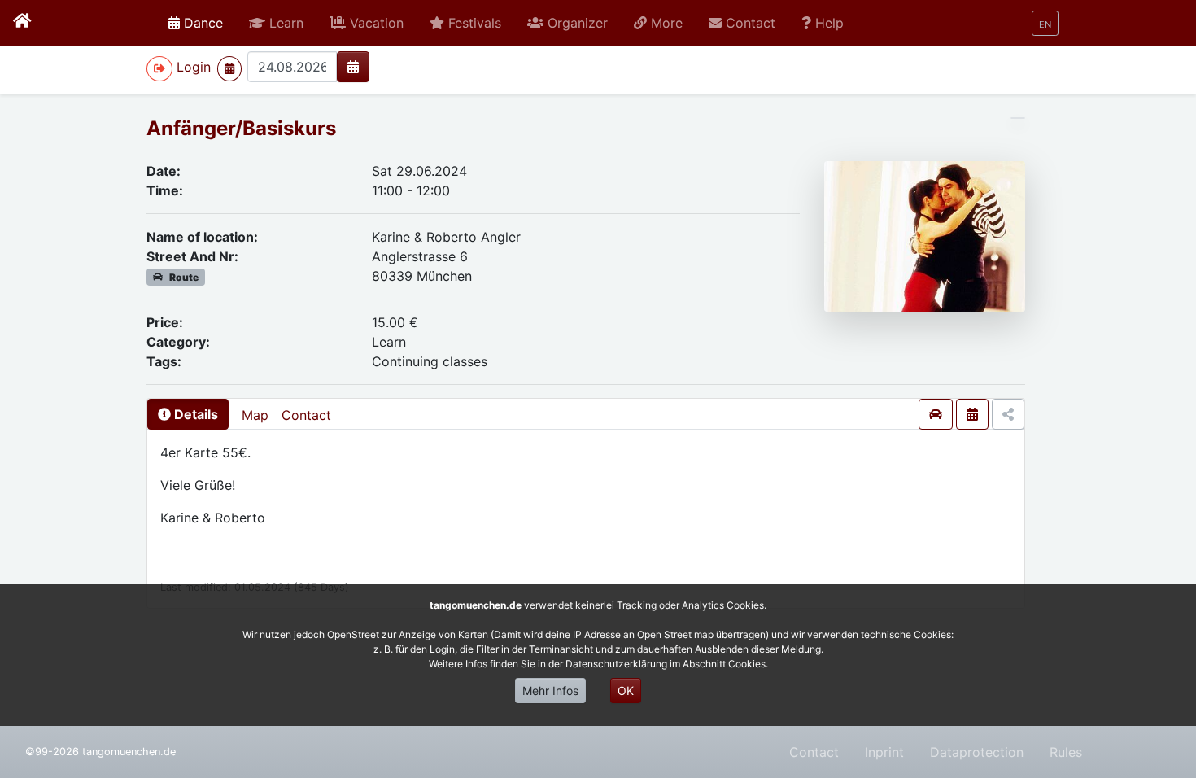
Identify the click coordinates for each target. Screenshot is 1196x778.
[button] (276, 23)
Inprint (884, 752)
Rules (1066, 752)
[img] (353, 66)
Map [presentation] (255, 415)
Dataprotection (977, 752)
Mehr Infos (550, 690)
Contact (306, 415)
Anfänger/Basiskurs (241, 128)
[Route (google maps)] (936, 414)
